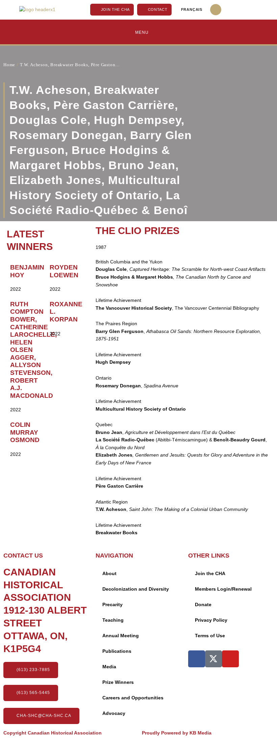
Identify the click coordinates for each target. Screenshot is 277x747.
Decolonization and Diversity (135, 589)
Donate (203, 604)
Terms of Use (210, 635)
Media (109, 666)
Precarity (112, 604)
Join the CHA (210, 573)
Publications (116, 651)
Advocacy (113, 713)
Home (9, 64)
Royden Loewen (64, 271)
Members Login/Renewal (223, 589)
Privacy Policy (211, 620)
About (109, 573)
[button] (215, 9)
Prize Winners (118, 682)
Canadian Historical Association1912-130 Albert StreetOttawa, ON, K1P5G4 (45, 610)
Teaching (113, 620)
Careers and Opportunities (132, 697)
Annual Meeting (120, 635)
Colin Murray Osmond (25, 432)
